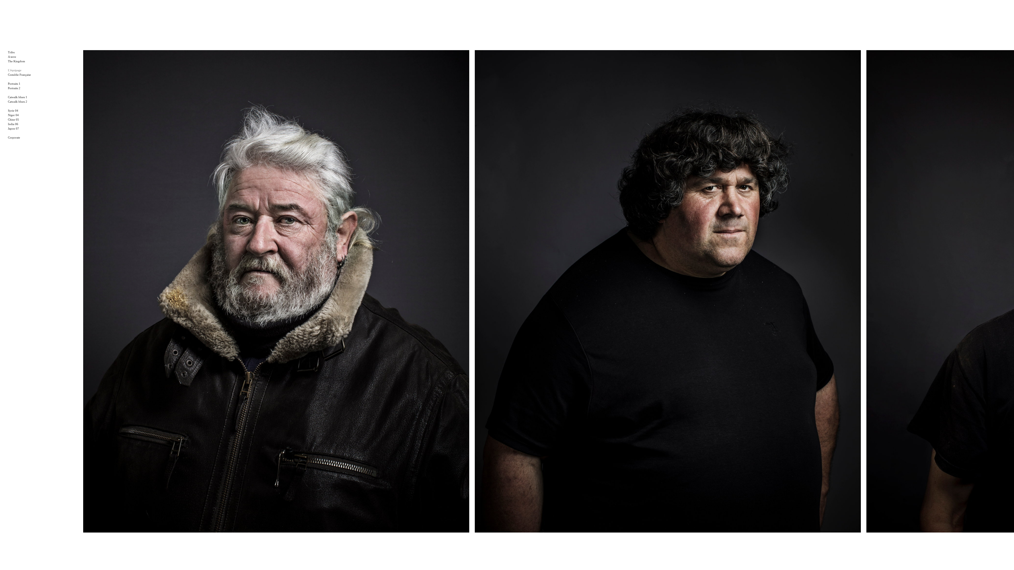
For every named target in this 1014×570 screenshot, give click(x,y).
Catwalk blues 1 (17, 97)
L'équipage (14, 70)
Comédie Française (19, 74)
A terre (12, 56)
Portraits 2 (14, 88)
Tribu (11, 52)
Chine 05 (13, 119)
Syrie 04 (13, 110)
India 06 (13, 124)
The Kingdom (16, 61)
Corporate (14, 137)
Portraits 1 (14, 83)
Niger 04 (13, 115)
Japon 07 (13, 128)
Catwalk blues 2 (17, 101)
